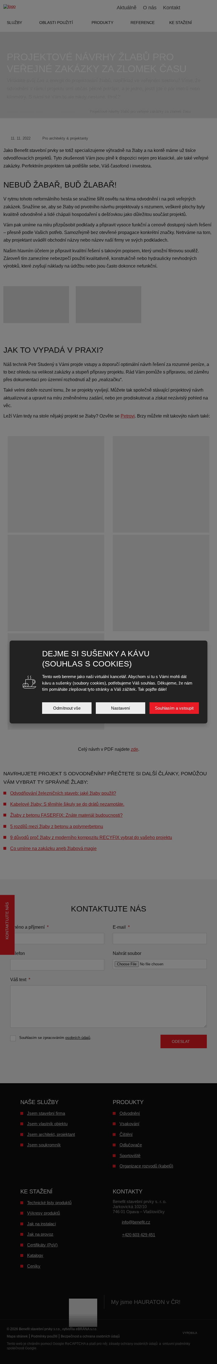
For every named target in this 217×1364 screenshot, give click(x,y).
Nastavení (120, 708)
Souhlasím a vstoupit (174, 708)
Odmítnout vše (67, 708)
